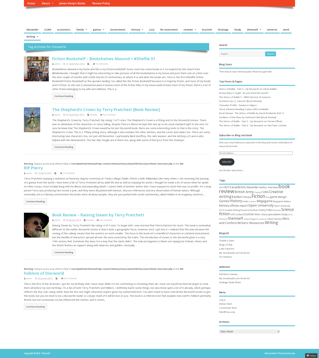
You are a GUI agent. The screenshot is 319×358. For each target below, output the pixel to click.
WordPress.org (227, 311)
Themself (36, 14)
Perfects (254, 210)
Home (31, 3)
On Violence (225, 256)
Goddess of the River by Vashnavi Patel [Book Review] (247, 117)
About (46, 3)
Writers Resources (250, 223)
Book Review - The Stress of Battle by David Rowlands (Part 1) (251, 113)
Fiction (258, 196)
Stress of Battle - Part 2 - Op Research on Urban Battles (248, 88)
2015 (221, 187)
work (286, 29)
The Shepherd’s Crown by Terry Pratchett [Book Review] (106, 109)
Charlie (257, 192)
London (252, 201)
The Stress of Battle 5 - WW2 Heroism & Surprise (244, 97)
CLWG (47, 29)
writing (30, 36)
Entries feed (225, 303)
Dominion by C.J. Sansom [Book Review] (240, 101)
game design (278, 197)
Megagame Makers (282, 201)
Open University (261, 205)
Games (224, 201)
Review (277, 210)
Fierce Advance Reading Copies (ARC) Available (243, 109)
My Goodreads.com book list (234, 252)
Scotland (239, 214)
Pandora (245, 210)
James (57, 63)
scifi (232, 214)
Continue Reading (63, 96)
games (97, 29)
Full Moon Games (228, 274)
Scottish (207, 29)
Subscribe (226, 161)
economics (63, 29)
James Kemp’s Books (72, 3)
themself (252, 29)
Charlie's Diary (226, 240)
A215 (227, 187)
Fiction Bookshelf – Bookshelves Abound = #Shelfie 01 (104, 58)
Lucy (152, 29)
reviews (188, 29)
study (284, 214)
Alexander (32, 29)
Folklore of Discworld (44, 273)
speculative (274, 214)
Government (117, 29)
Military (224, 205)
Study (237, 29)
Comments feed (227, 307)
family (80, 29)
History (135, 29)
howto (246, 201)
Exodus (237, 197)
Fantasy (246, 196)
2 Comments (102, 63)
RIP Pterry (33, 167)
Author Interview (268, 187)
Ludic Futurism (226, 248)
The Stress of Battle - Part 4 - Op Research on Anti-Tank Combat (252, 125)
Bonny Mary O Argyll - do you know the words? (244, 92)
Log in (222, 299)
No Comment (109, 114)
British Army (244, 192)
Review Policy (101, 3)
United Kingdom (251, 219)
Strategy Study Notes (230, 282)
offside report (239, 205)
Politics (270, 210)
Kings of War (226, 244)
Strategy (223, 29)
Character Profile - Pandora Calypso (238, 105)
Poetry (262, 210)
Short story (261, 214)
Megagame (264, 201)
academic (239, 187)
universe (272, 29)
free (267, 197)
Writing (271, 222)
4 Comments (69, 173)
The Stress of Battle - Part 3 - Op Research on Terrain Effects (250, 121)
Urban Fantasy (274, 218)
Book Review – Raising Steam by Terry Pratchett (98, 215)
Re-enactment (169, 29)
